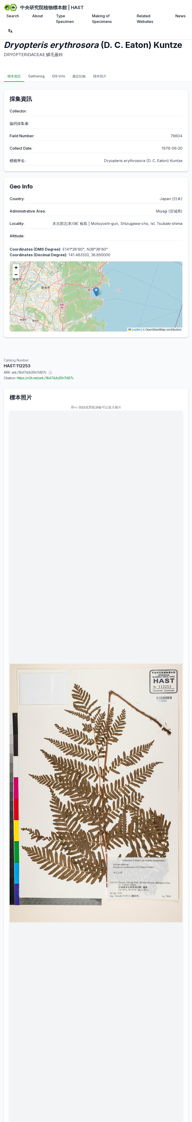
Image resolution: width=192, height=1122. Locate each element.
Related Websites (145, 19)
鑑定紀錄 (79, 76)
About (37, 16)
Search (13, 16)
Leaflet (135, 329)
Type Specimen (65, 19)
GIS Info (58, 76)
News (180, 16)
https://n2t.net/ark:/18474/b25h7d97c (45, 378)
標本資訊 (14, 76)
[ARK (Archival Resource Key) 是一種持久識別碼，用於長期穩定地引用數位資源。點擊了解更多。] (50, 372)
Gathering (36, 76)
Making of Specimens (102, 19)
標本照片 (99, 76)
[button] (96, 291)
